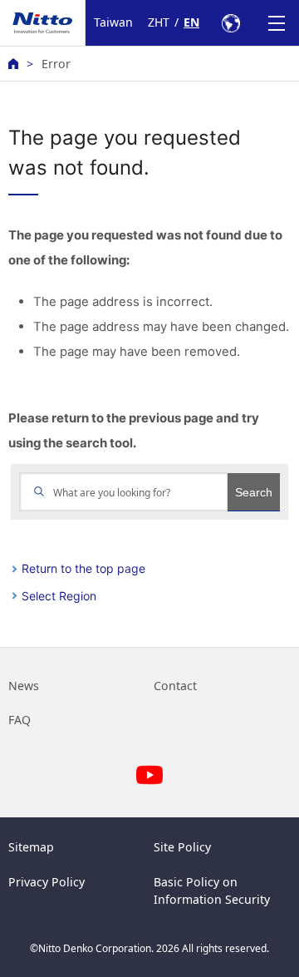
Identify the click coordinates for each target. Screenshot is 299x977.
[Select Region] (230, 23)
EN (191, 22)
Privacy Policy (46, 882)
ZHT (158, 22)
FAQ (19, 720)
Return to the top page (83, 568)
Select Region (59, 596)
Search (253, 492)
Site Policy (182, 847)
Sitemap (31, 847)
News (23, 685)
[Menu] (276, 23)
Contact (175, 685)
